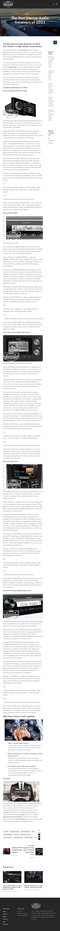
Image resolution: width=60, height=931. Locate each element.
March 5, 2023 (21, 26)
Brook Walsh (31, 26)
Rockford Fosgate (28, 837)
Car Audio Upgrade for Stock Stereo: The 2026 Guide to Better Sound (28, 850)
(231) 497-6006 (23, 915)
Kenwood (17, 834)
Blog (4, 922)
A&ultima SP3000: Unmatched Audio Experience (17, 850)
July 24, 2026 (27, 890)
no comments (39, 26)
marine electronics (8, 837)
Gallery (4, 916)
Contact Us (5, 924)
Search (55, 42)
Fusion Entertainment (8, 834)
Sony (36, 837)
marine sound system (18, 837)
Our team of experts (19, 819)
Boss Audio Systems (25, 831)
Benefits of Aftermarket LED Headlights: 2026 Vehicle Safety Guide (51, 115)
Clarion (33, 831)
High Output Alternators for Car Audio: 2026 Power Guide (51, 75)
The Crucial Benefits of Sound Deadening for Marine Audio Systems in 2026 (12, 887)
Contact (22, 815)
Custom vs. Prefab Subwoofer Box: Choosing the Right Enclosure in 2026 (51, 89)
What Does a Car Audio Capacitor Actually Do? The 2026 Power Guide (51, 62)
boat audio (6, 831)
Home (4, 911)
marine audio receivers (26, 834)
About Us (5, 919)
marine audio (23, 50)
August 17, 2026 (7, 891)
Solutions (5, 914)
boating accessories (15, 831)
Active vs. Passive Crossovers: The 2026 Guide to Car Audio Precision (51, 102)
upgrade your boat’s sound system (12, 817)
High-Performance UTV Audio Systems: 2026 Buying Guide (33, 886)
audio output (12, 67)
